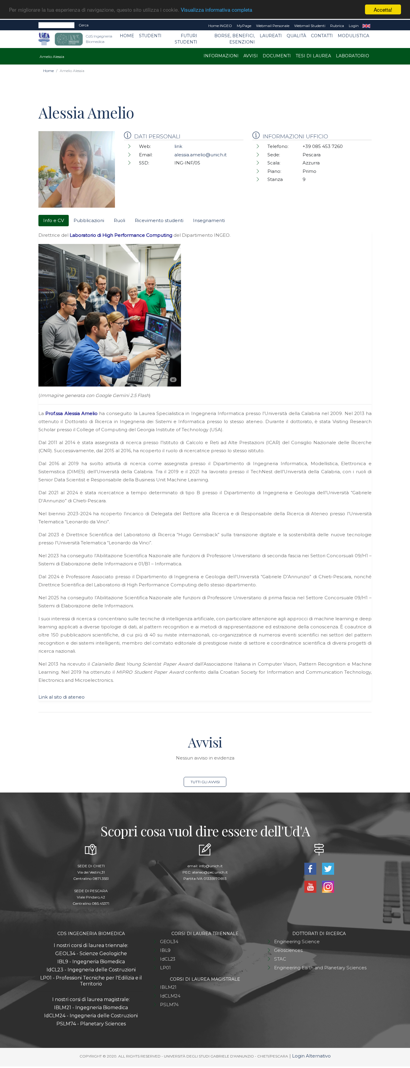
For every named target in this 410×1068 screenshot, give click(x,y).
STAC (280, 959)
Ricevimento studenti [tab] (159, 220)
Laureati (271, 35)
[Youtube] (310, 886)
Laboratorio (352, 56)
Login (354, 25)
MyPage (244, 25)
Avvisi (250, 56)
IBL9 (165, 950)
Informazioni (221, 56)
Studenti (150, 35)
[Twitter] (328, 868)
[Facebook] (310, 868)
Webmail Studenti (309, 25)
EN (366, 26)
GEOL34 (169, 941)
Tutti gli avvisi (205, 782)
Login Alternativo (311, 1056)
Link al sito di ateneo (61, 697)
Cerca (84, 25)
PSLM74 (169, 1004)
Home (127, 35)
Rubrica (337, 25)
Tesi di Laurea (313, 56)
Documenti (277, 56)
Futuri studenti (186, 39)
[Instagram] (328, 886)
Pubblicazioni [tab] (89, 220)
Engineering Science (297, 941)
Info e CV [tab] (53, 220)
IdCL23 (167, 959)
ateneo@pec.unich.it (210, 872)
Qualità (296, 35)
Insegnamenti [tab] (209, 220)
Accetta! (383, 9)
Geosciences (288, 950)
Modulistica (353, 35)
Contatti (322, 35)
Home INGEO (220, 25)
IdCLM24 (170, 996)
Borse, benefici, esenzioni (234, 39)
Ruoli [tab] (119, 220)
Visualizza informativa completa (216, 10)
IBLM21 (168, 987)
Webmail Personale (272, 25)
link (178, 146)
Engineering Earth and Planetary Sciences (320, 967)
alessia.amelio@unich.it (200, 155)
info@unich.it (211, 866)
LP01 (165, 967)
